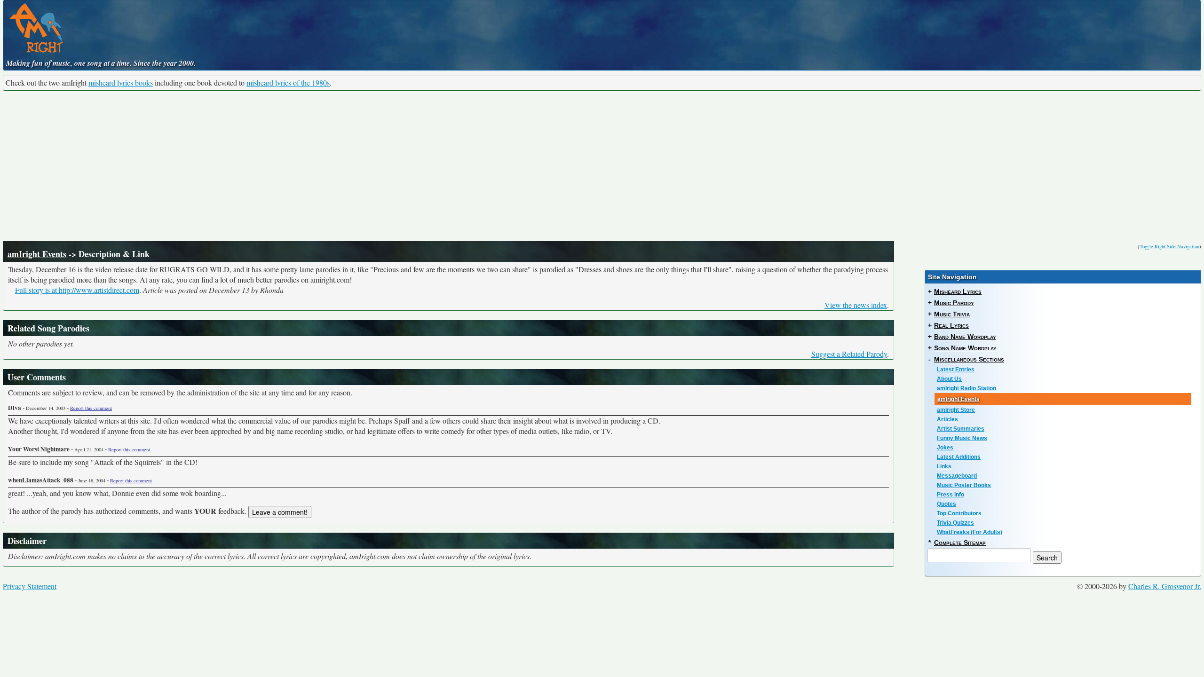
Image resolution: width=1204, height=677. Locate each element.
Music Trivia (952, 314)
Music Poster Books (964, 485)
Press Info (950, 494)
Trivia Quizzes (955, 523)
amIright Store (956, 410)
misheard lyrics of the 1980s (288, 82)
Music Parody (954, 303)
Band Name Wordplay (965, 336)
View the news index (855, 305)
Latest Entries (955, 369)
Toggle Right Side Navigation (1169, 246)
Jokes (945, 447)
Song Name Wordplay (965, 348)
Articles (947, 419)
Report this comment (91, 408)
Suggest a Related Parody (849, 354)
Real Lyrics (951, 325)
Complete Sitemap (960, 542)
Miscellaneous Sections (969, 359)
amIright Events (37, 254)
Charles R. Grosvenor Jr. (1164, 586)
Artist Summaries (960, 428)
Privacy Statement (29, 586)
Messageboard (957, 475)
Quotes (946, 504)
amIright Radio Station (966, 388)
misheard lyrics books (120, 82)
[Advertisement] (602, 166)
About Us (949, 379)
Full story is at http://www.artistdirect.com (77, 290)
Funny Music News (962, 438)
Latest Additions (959, 457)
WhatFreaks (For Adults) (969, 532)
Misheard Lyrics (958, 291)
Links (944, 466)
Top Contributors (959, 513)
